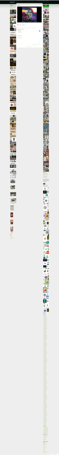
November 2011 (45, 388)
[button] (28, 20)
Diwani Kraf (12, 2)
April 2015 (44, 365)
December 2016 (45, 352)
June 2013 (44, 377)
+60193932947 (11, 8)
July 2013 (44, 376)
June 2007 (44, 422)
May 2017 (44, 348)
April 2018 (44, 341)
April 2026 (44, 315)
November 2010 (45, 397)
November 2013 (45, 374)
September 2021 (45, 324)
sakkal (44, 450)
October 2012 (45, 383)
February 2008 (45, 419)
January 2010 (45, 404)
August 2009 (45, 408)
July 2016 (44, 355)
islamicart (44, 447)
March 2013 (45, 379)
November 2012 (45, 382)
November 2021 (45, 323)
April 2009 (44, 411)
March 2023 (45, 320)
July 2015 (44, 363)
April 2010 (44, 402)
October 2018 (45, 337)
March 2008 (45, 418)
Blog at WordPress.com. (29, 46)
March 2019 (45, 335)
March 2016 (45, 357)
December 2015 (45, 359)
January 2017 (45, 351)
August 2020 (45, 329)
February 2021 (45, 326)
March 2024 (45, 318)
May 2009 (44, 410)
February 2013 (45, 380)
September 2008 (45, 415)
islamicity (44, 448)
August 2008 (45, 416)
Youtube (44, 440)
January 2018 (45, 343)
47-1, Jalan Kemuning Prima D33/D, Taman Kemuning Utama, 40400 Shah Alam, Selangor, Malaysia (13, 7)
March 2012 (45, 385)
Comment (40, 42)
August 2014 (45, 368)
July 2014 (44, 369)
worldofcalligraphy (45, 451)
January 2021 (45, 327)
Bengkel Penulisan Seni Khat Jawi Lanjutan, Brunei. (37, 44)
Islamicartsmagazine (45, 437)
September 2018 (45, 338)
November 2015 (45, 360)
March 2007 (45, 424)
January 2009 (45, 413)
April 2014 (44, 371)
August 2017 (45, 346)
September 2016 (45, 354)
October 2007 (45, 421)
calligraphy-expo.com (45, 435)
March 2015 (45, 366)
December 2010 (45, 396)
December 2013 (45, 373)
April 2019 (44, 334)
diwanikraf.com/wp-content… (46, 429)
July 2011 (44, 391)
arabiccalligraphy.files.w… (46, 426)
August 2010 (45, 399)
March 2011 (44, 394)
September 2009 (45, 407)
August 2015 (45, 362)
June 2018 (44, 340)
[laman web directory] (45, 452)
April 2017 (44, 349)
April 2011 (44, 393)
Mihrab (11, 237)
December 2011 (45, 387)
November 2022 (45, 321)
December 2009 (45, 405)
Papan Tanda (11, 236)
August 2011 (45, 390)
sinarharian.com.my (45, 439)
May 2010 (44, 401)
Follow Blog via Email (46, 179)
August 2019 (45, 332)
